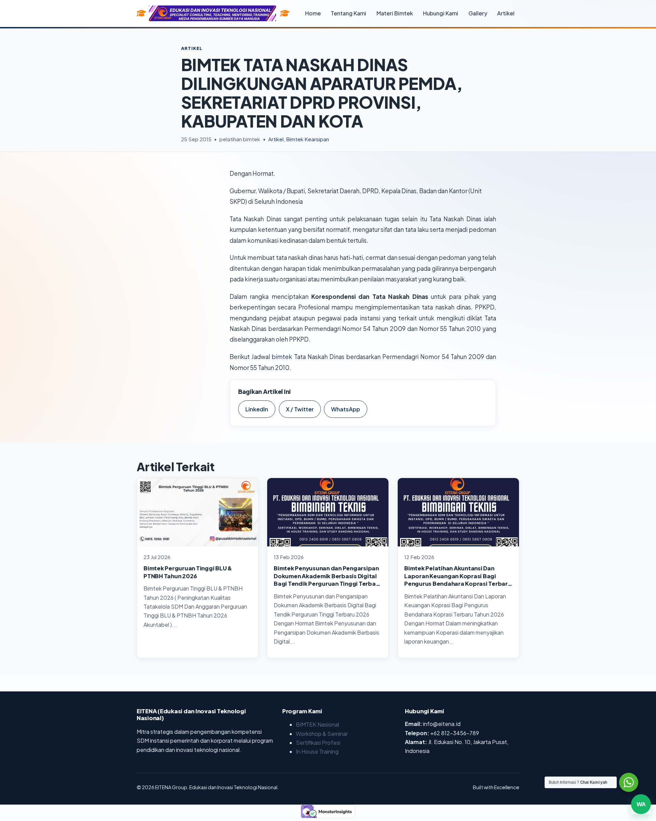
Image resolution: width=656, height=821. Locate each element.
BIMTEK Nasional (317, 724)
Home (313, 13)
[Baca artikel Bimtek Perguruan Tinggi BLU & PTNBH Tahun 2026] (197, 512)
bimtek (282, 356)
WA (641, 804)
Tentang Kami (348, 13)
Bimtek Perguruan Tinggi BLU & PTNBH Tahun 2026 (188, 572)
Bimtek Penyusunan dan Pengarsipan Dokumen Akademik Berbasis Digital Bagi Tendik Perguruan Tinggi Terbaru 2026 (328, 580)
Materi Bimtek (395, 13)
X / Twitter (300, 408)
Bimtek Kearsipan (307, 139)
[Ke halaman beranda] (285, 13)
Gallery (477, 13)
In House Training (317, 751)
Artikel (506, 13)
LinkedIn (256, 408)
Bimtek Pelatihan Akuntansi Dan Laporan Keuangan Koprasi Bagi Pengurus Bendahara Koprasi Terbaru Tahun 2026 (457, 580)
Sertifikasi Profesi (318, 742)
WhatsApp (345, 408)
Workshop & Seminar (322, 733)
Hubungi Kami (440, 13)
